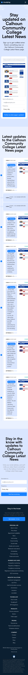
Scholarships (14, 551)
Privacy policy (14, 649)
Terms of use (14, 651)
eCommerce (14, 587)
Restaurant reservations (14, 548)
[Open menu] (25, 2)
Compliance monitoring (14, 568)
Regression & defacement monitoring (14, 571)
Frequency (5, 106)
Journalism (14, 593)
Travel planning (14, 554)
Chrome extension (14, 611)
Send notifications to (8, 99)
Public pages (14, 616)
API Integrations (14, 604)
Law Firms (14, 582)
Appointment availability (14, 533)
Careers (14, 637)
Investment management (14, 580)
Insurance (14, 590)
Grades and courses (14, 546)
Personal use (14, 623)
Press (14, 640)
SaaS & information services (14, 585)
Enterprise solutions (14, 628)
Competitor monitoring (14, 563)
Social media (14, 543)
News (14, 535)
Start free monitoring (14, 494)
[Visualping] (5, 2)
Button (14, 614)
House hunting (14, 541)
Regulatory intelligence (14, 565)
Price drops (14, 530)
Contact (14, 635)
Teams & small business (14, 625)
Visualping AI (14, 602)
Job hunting (14, 538)
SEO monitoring (14, 573)
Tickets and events (14, 556)
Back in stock (14, 528)
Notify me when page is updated (14, 115)
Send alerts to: (4, 478)
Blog (14, 642)
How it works (14, 599)
